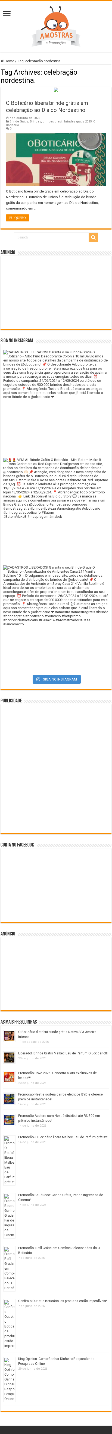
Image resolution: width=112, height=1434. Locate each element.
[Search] (93, 237)
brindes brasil (53, 121)
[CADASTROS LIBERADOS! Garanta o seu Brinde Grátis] (56, 402)
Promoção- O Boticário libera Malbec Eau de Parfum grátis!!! (63, 1137)
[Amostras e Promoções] (56, 25)
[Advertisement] (56, 292)
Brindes (35, 121)
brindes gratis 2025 (78, 121)
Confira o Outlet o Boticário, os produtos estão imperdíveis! (62, 1301)
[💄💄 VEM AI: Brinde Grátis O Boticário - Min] (56, 510)
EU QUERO (17, 218)
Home (9, 61)
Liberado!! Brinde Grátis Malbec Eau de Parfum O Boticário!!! (63, 1053)
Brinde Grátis (19, 121)
